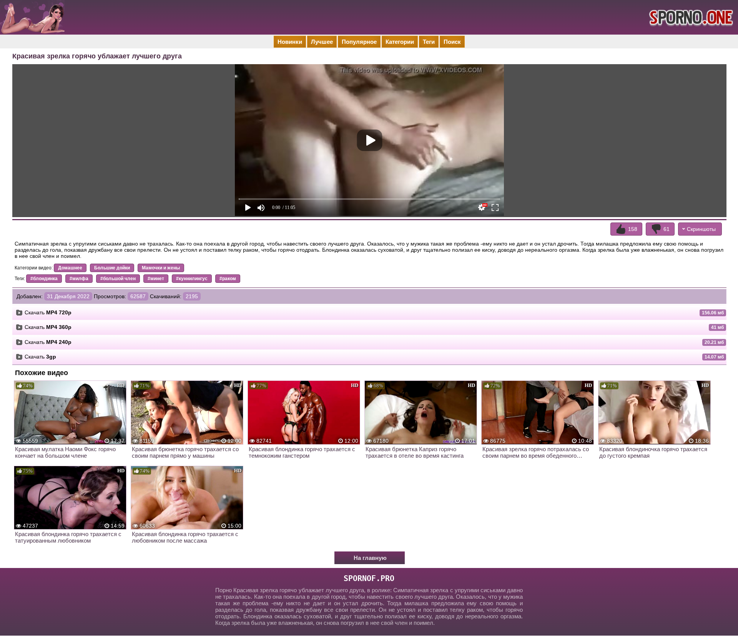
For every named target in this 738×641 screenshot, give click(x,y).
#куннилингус (192, 278)
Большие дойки (112, 268)
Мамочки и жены (161, 268)
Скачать (48, 312)
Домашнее (70, 268)
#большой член (118, 278)
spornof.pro (369, 578)
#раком (227, 278)
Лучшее (322, 41)
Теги (429, 41)
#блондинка (44, 278)
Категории (400, 41)
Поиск (452, 41)
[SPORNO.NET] (690, 17)
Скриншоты (701, 229)
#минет (156, 278)
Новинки (290, 41)
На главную (370, 558)
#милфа (79, 278)
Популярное (359, 41)
